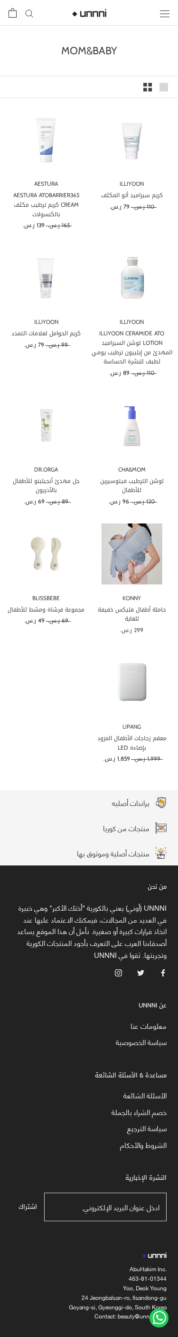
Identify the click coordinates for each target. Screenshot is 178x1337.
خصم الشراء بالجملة (139, 1111)
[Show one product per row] (163, 86)
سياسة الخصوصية (141, 1041)
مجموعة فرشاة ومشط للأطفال (46, 609)
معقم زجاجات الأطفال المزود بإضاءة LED (132, 743)
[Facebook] (163, 972)
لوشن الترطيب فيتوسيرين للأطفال (132, 486)
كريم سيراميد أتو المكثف (132, 195)
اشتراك (28, 1207)
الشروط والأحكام (143, 1144)
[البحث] (29, 13)
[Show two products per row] (147, 86)
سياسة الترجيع (147, 1128)
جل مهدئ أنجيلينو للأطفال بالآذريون (46, 486)
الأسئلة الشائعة (145, 1095)
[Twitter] (140, 972)
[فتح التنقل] (164, 13)
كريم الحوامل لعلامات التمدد (46, 333)
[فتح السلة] (13, 13)
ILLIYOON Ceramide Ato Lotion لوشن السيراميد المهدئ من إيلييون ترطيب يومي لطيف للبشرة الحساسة (132, 347)
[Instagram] (118, 972)
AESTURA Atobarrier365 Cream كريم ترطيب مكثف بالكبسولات (46, 205)
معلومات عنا (149, 1025)
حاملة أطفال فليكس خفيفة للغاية (132, 614)
